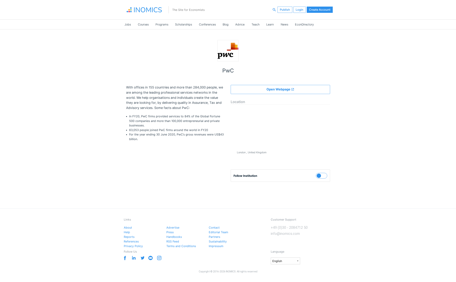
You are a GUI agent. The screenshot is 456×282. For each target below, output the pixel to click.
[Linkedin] (133, 258)
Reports (129, 237)
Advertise (172, 227)
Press (170, 232)
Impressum (216, 246)
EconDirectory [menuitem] (304, 24)
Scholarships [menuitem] (183, 24)
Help (127, 232)
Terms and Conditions (181, 246)
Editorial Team (218, 232)
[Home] (144, 9)
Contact (214, 227)
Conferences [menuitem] (207, 24)
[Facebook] (124, 258)
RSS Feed (172, 241)
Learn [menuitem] (270, 24)
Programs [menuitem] (162, 24)
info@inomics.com (285, 233)
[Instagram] (159, 259)
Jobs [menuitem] (128, 24)
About (128, 227)
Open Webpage (278, 89)
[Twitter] (142, 258)
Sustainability (218, 241)
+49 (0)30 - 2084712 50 (289, 227)
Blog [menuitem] (226, 24)
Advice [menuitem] (240, 24)
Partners (214, 237)
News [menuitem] (284, 24)
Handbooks (174, 237)
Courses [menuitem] (143, 24)
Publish (285, 9)
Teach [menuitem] (256, 24)
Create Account (319, 9)
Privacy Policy (133, 246)
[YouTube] (150, 259)
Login (299, 9)
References (131, 241)
